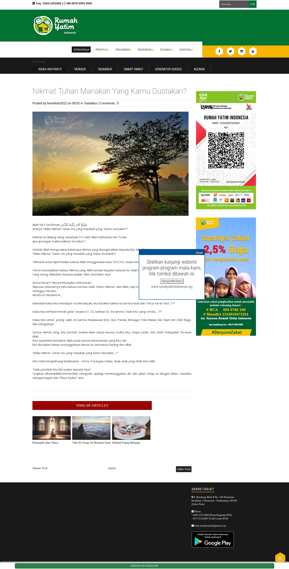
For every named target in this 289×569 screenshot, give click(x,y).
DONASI (165, 49)
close (199, 253)
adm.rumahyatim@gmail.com (210, 525)
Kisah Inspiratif (50, 69)
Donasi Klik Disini (172, 281)
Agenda (199, 69)
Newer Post (40, 468)
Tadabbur (105, 69)
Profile (101, 49)
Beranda (80, 49)
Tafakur (80, 69)
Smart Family (133, 69)
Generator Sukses (168, 69)
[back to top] (280, 558)
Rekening (145, 49)
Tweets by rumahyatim (153, 488)
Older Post (184, 469)
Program (122, 49)
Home (112, 468)
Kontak (185, 49)
